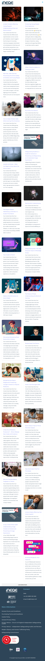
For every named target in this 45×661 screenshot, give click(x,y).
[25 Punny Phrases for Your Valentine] (33, 547)
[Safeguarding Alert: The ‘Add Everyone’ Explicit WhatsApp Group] (33, 238)
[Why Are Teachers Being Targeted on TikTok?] (11, 469)
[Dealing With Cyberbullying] (33, 193)
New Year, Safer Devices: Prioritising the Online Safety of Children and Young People (11, 75)
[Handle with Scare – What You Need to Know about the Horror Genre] (11, 154)
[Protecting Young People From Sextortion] (33, 14)
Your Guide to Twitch (9, 254)
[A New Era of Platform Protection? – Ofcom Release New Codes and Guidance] (11, 420)
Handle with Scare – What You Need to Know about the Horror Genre (11, 166)
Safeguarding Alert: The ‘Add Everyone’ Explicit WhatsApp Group (33, 250)
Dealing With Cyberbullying (33, 203)
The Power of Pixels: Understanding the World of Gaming (33, 296)
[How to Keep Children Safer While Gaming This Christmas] (11, 109)
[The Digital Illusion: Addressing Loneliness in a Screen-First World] (11, 199)
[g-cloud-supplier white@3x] (11, 600)
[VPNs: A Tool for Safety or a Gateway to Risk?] (33, 57)
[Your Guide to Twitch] (11, 245)
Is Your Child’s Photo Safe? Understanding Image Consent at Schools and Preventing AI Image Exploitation (10, 529)
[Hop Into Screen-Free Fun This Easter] (33, 459)
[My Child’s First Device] (33, 100)
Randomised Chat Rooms (32, 343)
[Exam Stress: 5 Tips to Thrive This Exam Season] (33, 415)
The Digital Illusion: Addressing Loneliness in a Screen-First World (10, 211)
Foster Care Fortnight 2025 (32, 384)
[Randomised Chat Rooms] (33, 333)
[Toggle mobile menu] (42, 2)
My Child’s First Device (31, 110)
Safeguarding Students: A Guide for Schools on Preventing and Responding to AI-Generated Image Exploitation (33, 156)
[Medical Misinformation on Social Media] (11, 286)
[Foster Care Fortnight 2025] (33, 374)
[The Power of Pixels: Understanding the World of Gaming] (33, 284)
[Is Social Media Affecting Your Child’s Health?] (33, 502)
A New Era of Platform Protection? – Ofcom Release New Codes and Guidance (11, 432)
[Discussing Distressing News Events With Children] (11, 327)
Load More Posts (22, 585)
